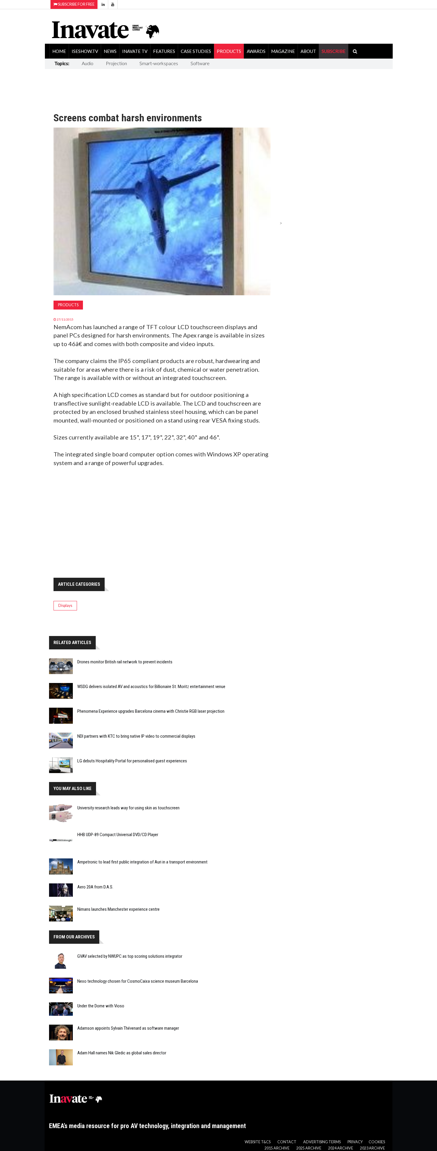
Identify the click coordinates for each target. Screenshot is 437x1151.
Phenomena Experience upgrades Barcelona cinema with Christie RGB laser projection (150, 711)
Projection (116, 63)
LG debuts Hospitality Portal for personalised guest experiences (132, 761)
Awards (256, 51)
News (110, 51)
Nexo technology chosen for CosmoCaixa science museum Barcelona (137, 981)
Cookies (377, 1142)
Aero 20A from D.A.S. (95, 887)
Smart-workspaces (158, 63)
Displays (65, 605)
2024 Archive (340, 1148)
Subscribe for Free (76, 4)
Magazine (283, 51)
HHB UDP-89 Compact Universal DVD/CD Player (117, 834)
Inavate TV (134, 51)
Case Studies (196, 51)
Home (59, 51)
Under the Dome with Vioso (100, 1006)
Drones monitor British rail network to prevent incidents (124, 662)
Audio (87, 63)
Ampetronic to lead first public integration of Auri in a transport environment (142, 862)
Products (229, 51)
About (308, 51)
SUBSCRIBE (333, 51)
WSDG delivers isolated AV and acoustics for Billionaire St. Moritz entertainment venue (151, 686)
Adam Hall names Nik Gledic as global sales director (121, 1053)
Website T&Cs (258, 1142)
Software (200, 63)
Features (164, 51)
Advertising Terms (322, 1142)
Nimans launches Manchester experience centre (118, 909)
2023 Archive (372, 1148)
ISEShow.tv (85, 51)
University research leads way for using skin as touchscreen (128, 808)
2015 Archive (277, 1148)
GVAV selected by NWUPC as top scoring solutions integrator (129, 956)
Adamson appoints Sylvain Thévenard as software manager (128, 1028)
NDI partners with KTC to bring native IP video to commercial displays (136, 736)
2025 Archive (308, 1148)
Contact (286, 1142)
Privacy (355, 1142)
